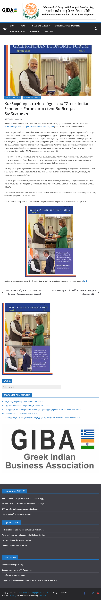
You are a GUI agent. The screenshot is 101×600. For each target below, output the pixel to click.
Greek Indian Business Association (16, 540)
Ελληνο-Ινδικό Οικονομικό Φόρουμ (17, 514)
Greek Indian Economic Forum (14, 545)
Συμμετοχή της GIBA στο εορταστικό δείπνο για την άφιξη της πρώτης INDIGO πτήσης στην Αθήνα (41, 409)
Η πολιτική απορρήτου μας (13, 575)
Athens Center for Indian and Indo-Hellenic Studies (23, 535)
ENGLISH (49, 32)
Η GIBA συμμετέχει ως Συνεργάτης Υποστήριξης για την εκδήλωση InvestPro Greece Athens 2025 (41, 418)
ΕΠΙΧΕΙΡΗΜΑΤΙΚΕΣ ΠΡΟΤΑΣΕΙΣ (67, 26)
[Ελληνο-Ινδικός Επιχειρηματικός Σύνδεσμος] (5, 29)
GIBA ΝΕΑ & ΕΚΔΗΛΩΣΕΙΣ (12, 98)
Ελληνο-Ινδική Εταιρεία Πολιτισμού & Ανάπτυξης (23, 498)
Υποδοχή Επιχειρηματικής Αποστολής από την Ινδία (23, 401)
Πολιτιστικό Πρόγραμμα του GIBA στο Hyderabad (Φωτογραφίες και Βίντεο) (23, 292)
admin (19, 119)
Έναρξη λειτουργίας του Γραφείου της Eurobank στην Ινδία (26, 405)
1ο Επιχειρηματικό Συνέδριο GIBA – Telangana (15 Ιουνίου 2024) (74, 292)
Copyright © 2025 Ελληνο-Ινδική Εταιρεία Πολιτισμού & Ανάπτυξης (30, 580)
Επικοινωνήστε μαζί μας (12, 565)
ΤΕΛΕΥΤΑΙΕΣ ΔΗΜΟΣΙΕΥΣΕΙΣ (32, 98)
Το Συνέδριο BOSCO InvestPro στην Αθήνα (19, 413)
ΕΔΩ (85, 281)
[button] (15, 26)
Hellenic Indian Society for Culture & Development (23, 530)
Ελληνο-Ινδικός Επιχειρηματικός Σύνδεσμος (20, 509)
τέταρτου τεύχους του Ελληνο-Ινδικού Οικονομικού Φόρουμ (29, 126)
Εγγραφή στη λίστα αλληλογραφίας (17, 570)
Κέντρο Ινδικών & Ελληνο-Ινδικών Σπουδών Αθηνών (24, 504)
